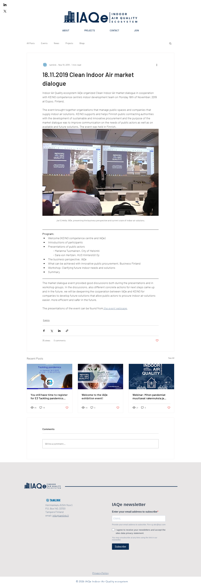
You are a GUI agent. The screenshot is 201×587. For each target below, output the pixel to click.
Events (44, 43)
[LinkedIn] (5, 5)
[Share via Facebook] (43, 330)
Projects (69, 43)
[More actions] (157, 65)
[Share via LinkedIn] (59, 330)
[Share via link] (66, 330)
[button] (170, 43)
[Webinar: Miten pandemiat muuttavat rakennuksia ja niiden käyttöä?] (151, 376)
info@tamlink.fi (60, 515)
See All (171, 358)
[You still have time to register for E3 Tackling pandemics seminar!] (49, 376)
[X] (5, 11)
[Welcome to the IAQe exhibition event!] (100, 376)
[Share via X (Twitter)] (51, 330)
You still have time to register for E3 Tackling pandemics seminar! (49, 396)
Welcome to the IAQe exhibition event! (95, 396)
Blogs (82, 43)
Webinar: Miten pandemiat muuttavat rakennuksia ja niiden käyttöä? (149, 396)
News (56, 43)
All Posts (31, 43)
